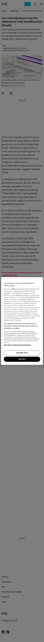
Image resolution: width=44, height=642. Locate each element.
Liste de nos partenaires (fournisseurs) (17, 345)
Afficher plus (22, 353)
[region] (22, 321)
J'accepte (22, 359)
